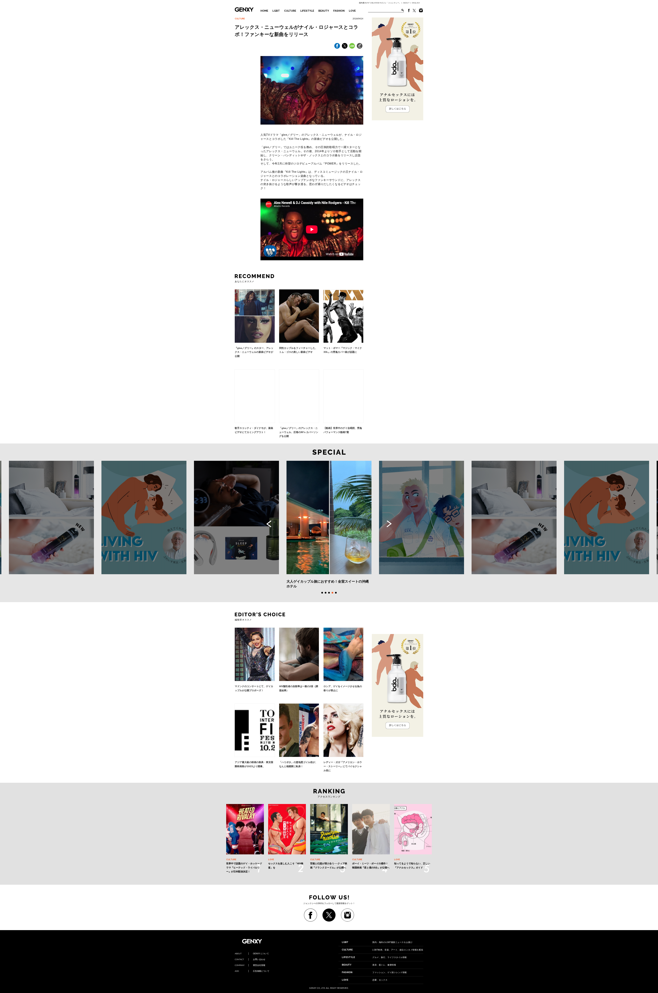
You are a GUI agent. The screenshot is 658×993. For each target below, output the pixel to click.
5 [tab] (336, 593)
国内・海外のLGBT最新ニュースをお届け (377, 942)
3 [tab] (329, 593)
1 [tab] (322, 593)
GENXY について (252, 953)
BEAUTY (323, 10)
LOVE (352, 10)
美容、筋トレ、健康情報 (369, 965)
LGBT (276, 10)
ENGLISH (416, 3)
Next (389, 523)
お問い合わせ (250, 959)
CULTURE (290, 10)
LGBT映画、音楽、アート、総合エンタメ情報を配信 (382, 950)
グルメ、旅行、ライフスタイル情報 (374, 957)
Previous (268, 523)
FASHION (339, 10)
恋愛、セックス (364, 980)
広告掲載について (252, 971)
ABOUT (406, 3)
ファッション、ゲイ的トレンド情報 (374, 972)
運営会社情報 (250, 965)
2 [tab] (325, 593)
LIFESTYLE (307, 10)
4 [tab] (332, 593)
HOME (264, 10)
